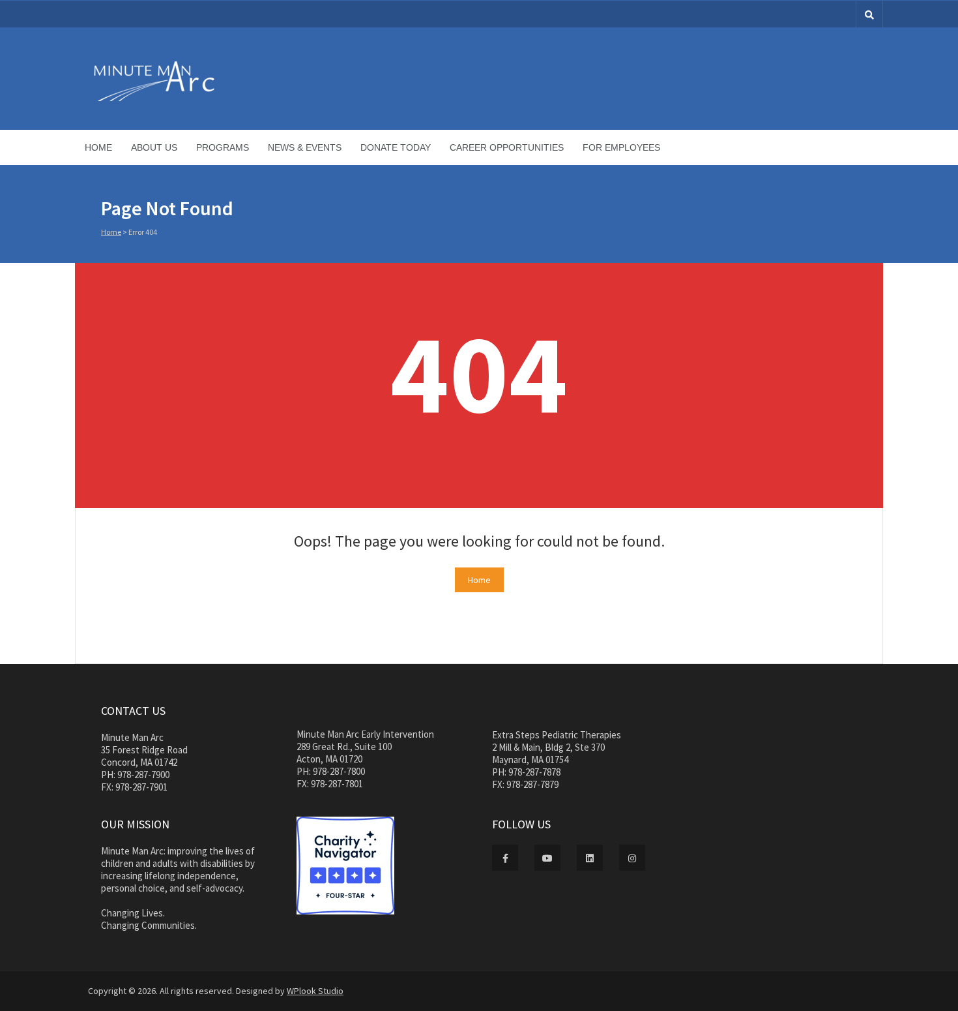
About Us (154, 147)
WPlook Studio (315, 991)
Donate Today (395, 147)
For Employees (621, 147)
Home (98, 147)
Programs (222, 147)
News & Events (304, 147)
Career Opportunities (507, 147)
